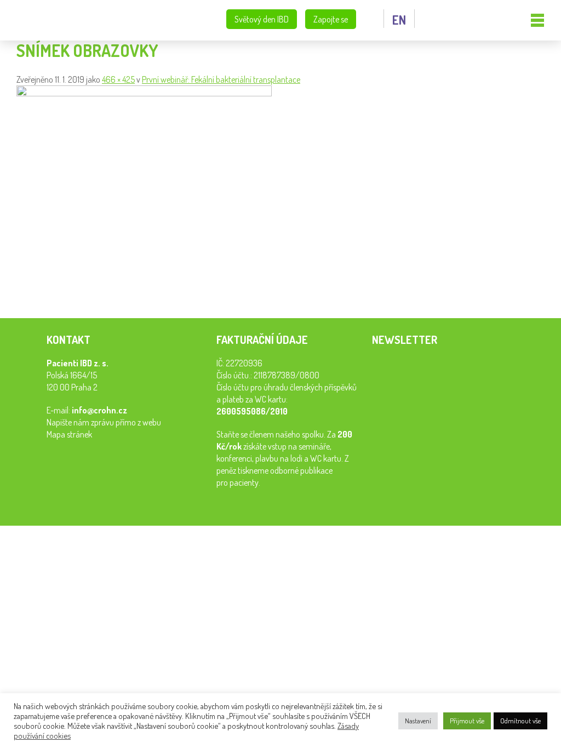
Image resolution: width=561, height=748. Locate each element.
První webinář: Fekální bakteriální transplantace (221, 79)
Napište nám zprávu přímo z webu (104, 422)
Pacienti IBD (62, 20)
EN (399, 19)
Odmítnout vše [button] (520, 720)
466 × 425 (118, 79)
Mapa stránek (69, 434)
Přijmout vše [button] (467, 720)
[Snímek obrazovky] (144, 93)
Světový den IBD (261, 19)
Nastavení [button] (418, 720)
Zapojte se (330, 19)
